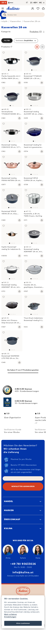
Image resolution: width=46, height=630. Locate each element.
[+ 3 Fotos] (34, 96)
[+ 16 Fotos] (11, 198)
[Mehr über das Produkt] (11, 60)
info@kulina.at (23, 572)
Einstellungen (10, 617)
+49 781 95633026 (23, 564)
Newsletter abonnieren (23, 486)
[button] (23, 40)
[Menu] (2, 8)
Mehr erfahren (10, 614)
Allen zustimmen (23, 623)
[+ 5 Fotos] (34, 165)
